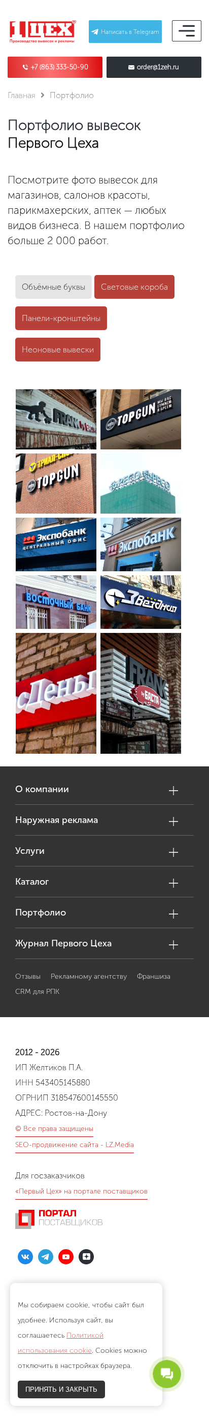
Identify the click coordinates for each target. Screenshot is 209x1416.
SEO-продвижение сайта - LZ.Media (74, 1144)
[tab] (53, 287)
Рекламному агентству (89, 976)
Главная (22, 95)
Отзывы (28, 976)
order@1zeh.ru (158, 67)
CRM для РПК (37, 991)
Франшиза (153, 976)
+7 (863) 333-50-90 (59, 67)
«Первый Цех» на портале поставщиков (81, 1191)
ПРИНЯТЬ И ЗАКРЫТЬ (61, 1389)
